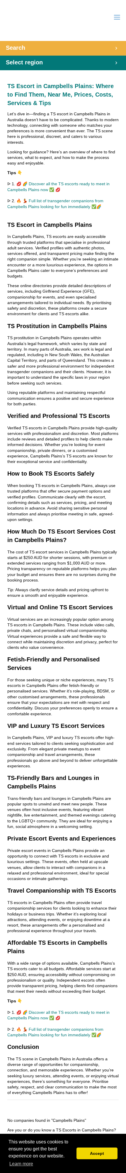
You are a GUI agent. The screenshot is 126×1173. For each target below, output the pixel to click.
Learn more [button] (21, 1163)
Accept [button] (97, 1153)
